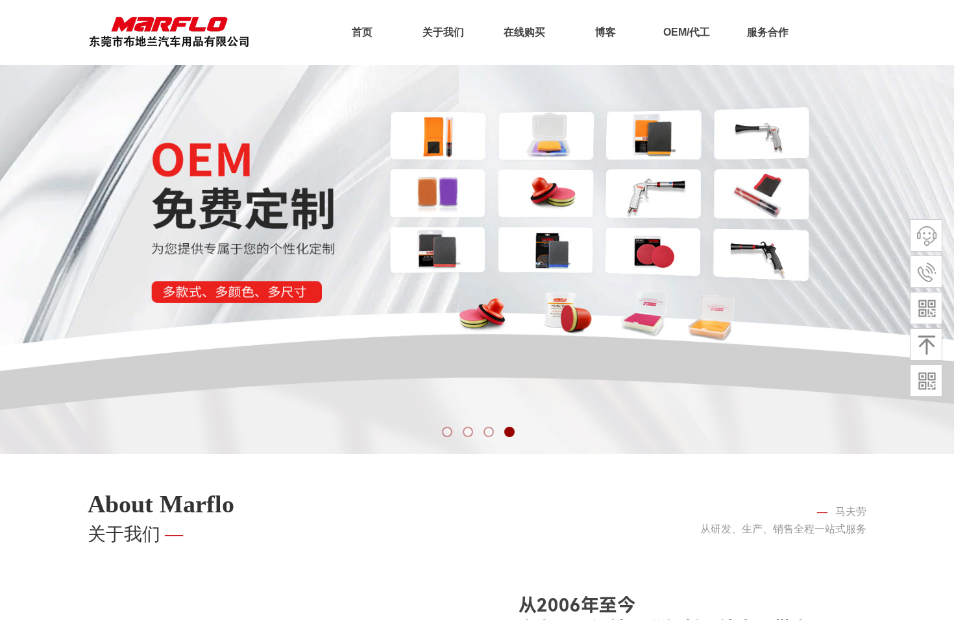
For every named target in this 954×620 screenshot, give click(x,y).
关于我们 (443, 32)
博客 (605, 32)
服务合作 (768, 32)
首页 (362, 32)
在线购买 (524, 32)
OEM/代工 (686, 32)
